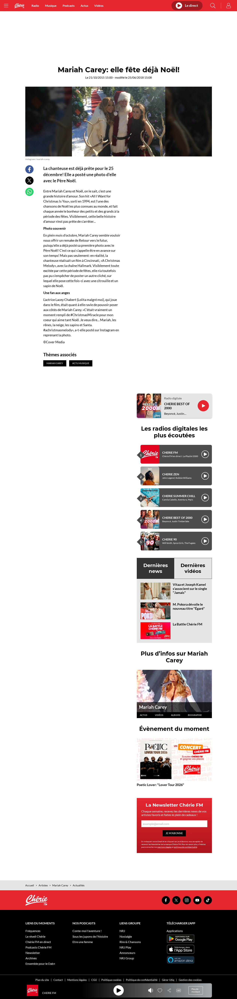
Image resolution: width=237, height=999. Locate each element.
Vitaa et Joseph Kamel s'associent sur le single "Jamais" (190, 588)
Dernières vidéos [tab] (193, 568)
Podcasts (69, 5)
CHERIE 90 (169, 539)
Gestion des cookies (190, 979)
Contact (58, 979)
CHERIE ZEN (170, 474)
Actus (84, 5)
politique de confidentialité (185, 847)
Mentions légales (77, 979)
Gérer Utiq (168, 979)
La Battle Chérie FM (187, 624)
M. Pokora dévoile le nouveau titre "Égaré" (189, 606)
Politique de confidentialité (141, 979)
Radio (35, 5)
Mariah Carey (153, 707)
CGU (94, 979)
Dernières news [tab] (155, 568)
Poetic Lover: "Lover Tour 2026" (160, 785)
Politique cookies (111, 979)
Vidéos (98, 5)
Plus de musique (195, 990)
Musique (51, 5)
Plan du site (42, 979)
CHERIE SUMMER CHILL (178, 496)
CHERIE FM (170, 452)
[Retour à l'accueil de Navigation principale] (19, 5)
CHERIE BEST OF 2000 (177, 406)
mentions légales (164, 847)
